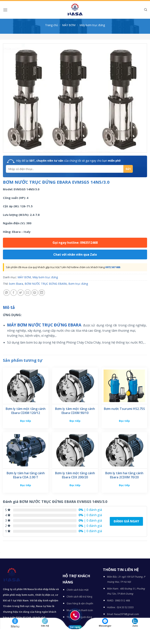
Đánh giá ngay (126, 521)
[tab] (9, 307)
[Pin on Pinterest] (34, 292)
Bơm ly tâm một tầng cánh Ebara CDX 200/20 (75, 475)
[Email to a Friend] (27, 292)
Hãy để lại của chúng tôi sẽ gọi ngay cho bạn (68, 160)
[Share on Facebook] (13, 292)
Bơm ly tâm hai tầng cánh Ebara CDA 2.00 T (26, 475)
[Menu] (5, 10)
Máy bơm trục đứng (92, 25)
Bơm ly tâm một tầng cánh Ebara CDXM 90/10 (75, 411)
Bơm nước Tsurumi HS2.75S (124, 409)
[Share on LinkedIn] (41, 292)
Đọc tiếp (25, 421)
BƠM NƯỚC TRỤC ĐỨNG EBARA (46, 283)
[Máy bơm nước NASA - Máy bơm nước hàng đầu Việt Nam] (75, 10)
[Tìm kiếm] (145, 9)
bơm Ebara (16, 283)
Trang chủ (51, 25)
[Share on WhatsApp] (6, 292)
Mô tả (9, 307)
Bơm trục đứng (78, 283)
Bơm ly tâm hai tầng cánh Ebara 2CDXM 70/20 (124, 475)
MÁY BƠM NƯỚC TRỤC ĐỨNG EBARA (44, 325)
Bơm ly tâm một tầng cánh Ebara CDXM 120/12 (26, 411)
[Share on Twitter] (20, 292)
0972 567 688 (112, 267)
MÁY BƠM (68, 25)
